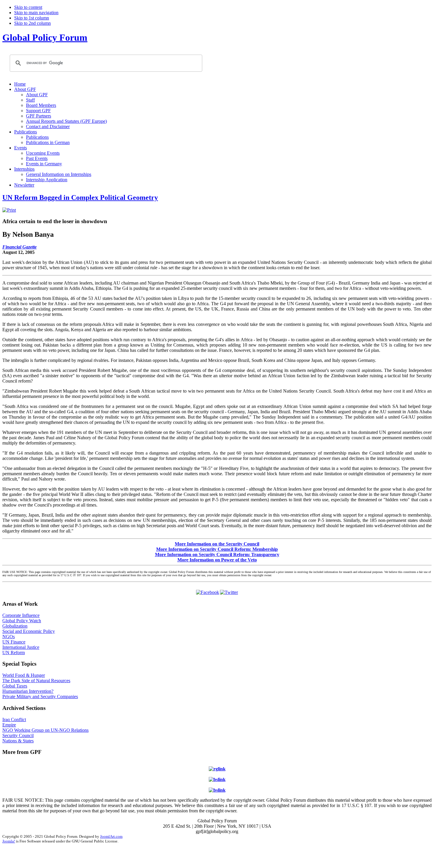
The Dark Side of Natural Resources (36, 680)
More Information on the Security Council (217, 543)
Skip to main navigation (36, 12)
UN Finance (13, 641)
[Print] (9, 210)
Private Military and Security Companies (40, 696)
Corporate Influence (21, 615)
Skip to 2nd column (32, 23)
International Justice (20, 647)
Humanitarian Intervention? (27, 691)
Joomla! (8, 841)
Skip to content (28, 7)
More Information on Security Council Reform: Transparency (217, 554)
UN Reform (13, 652)
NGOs (8, 636)
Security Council (18, 735)
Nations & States (18, 740)
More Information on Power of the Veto (217, 559)
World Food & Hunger (23, 675)
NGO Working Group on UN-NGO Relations (45, 730)
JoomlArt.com (111, 836)
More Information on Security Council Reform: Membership (217, 549)
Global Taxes (14, 685)
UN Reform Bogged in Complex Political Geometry (80, 197)
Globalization (14, 625)
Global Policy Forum (44, 37)
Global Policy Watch (21, 620)
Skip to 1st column (31, 17)
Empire (9, 724)
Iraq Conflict (14, 719)
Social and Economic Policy (28, 631)
